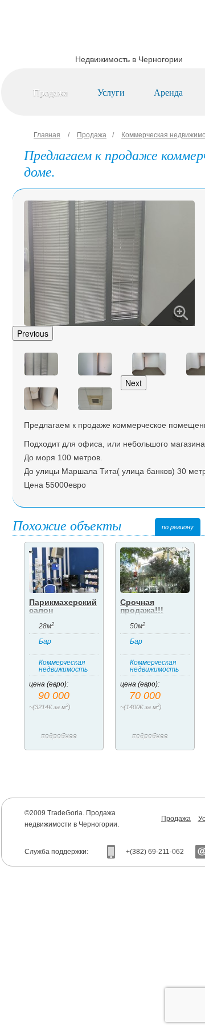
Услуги (111, 92)
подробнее (59, 737)
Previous (32, 333)
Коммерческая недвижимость (63, 666)
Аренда (168, 92)
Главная (47, 135)
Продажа (50, 92)
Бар (45, 641)
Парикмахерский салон (63, 606)
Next (133, 383)
